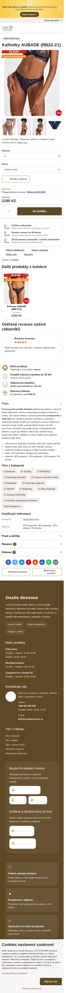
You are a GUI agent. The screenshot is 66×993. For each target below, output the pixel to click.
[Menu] (60, 28)
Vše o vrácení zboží (15, 744)
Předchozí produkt (17, 572)
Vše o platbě (12, 740)
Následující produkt (50, 571)
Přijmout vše (50, 981)
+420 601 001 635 (27, 706)
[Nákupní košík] (52, 28)
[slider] (20, 342)
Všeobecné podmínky (16, 753)
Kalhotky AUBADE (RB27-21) (16, 307)
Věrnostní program (15, 749)
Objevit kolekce (29, 14)
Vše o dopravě (13, 736)
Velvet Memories (31, 519)
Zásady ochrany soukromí (14, 973)
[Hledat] (45, 28)
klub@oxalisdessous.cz (30, 719)
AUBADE (14, 260)
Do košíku (39, 211)
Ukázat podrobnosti (31, 988)
